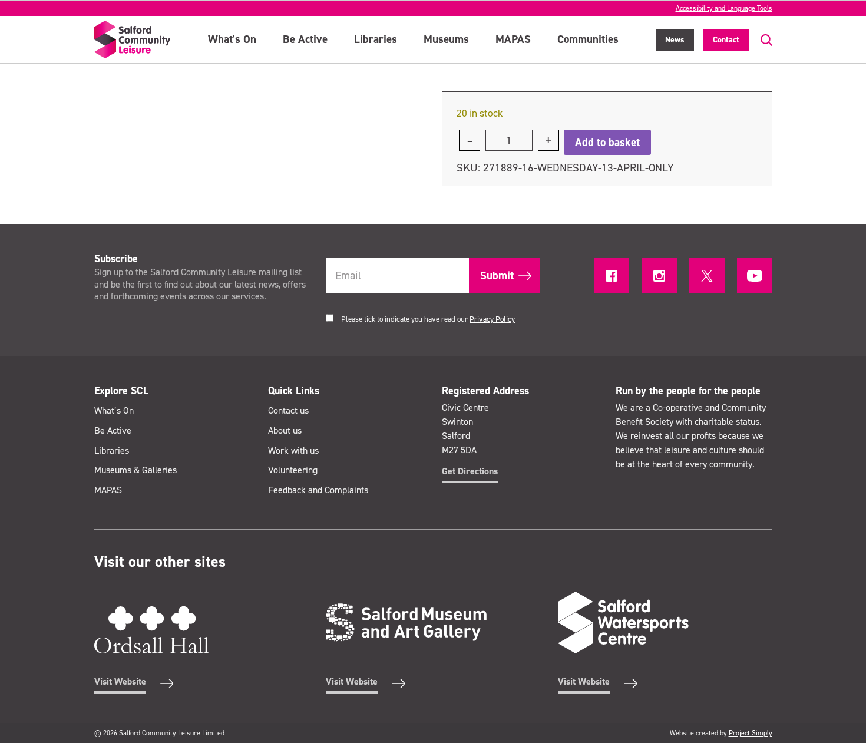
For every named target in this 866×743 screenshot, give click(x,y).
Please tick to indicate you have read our (428, 319)
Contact (726, 39)
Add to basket (607, 142)
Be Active (305, 39)
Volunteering (293, 470)
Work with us (293, 450)
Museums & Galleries (135, 470)
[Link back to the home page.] (132, 39)
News (675, 39)
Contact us (288, 410)
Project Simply (750, 733)
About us (285, 430)
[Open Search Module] (760, 40)
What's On (232, 39)
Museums (446, 39)
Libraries (375, 39)
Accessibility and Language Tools (724, 8)
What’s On (114, 410)
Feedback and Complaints (318, 490)
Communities (588, 39)
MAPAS (513, 39)
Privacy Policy (492, 319)
